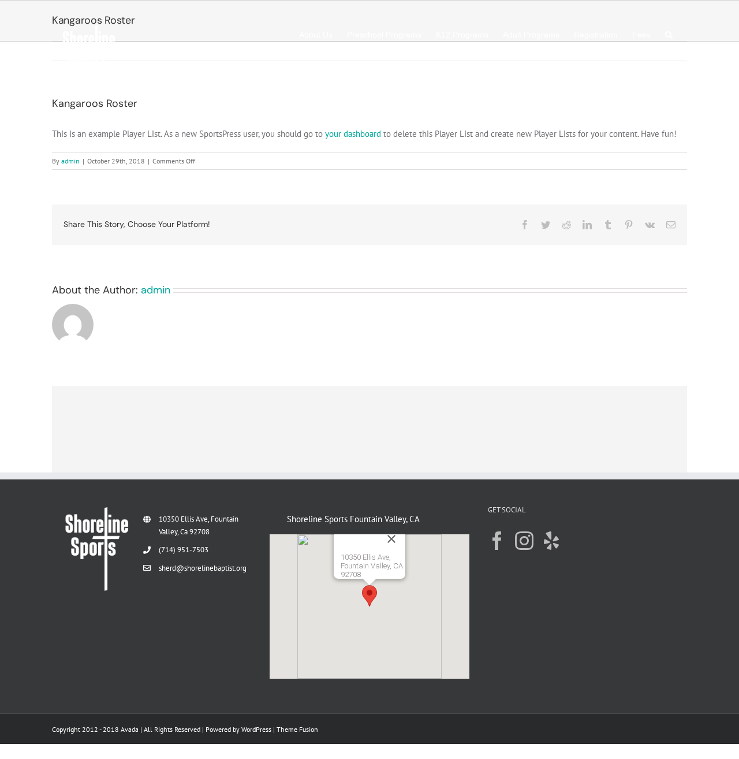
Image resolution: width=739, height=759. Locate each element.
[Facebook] (497, 540)
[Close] (418, 547)
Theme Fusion (297, 729)
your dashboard (353, 133)
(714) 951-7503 (183, 550)
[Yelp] (551, 540)
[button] (669, 34)
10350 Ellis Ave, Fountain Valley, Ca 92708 (198, 525)
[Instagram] (524, 540)
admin (70, 161)
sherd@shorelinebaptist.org (203, 568)
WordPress (256, 729)
